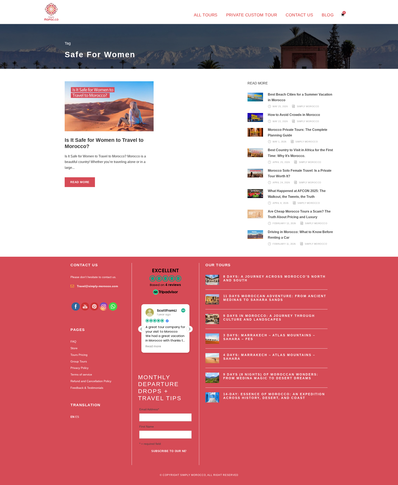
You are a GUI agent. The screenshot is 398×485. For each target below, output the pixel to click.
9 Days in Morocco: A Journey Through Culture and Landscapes (269, 317)
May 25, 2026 (280, 106)
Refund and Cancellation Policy (90, 381)
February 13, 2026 (284, 223)
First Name (146, 426)
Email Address (149, 409)
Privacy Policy (79, 368)
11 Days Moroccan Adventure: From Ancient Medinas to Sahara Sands (274, 297)
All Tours (205, 15)
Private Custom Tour (251, 15)
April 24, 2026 (281, 182)
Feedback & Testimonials (86, 387)
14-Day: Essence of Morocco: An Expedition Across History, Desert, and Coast (274, 396)
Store (74, 348)
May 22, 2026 (280, 121)
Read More (79, 182)
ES (77, 416)
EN (72, 416)
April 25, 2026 (281, 162)
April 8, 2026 (281, 203)
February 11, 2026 (284, 244)
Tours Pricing (78, 354)
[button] (189, 329)
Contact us (299, 15)
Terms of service (81, 374)
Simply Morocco (308, 106)
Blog (328, 15)
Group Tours (78, 361)
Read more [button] (153, 346)
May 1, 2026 (279, 141)
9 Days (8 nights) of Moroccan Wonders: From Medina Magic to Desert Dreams (270, 376)
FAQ (73, 341)
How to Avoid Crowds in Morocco (294, 115)
